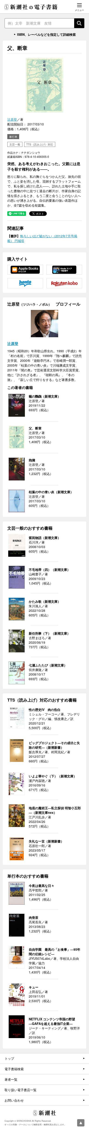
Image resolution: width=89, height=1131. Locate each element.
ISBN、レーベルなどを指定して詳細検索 (46, 34)
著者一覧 (11, 1079)
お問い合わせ (14, 1100)
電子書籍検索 (14, 1069)
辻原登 (12, 119)
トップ (9, 1058)
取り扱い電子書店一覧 (21, 1090)
